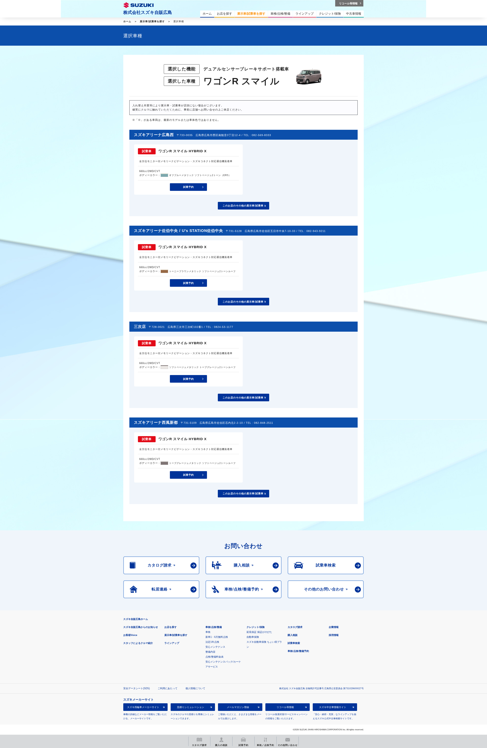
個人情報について (195, 688)
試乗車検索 (294, 643)
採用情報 (334, 635)
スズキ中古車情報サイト (332, 707)
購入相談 (293, 635)
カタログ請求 (295, 627)
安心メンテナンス (215, 646)
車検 (207, 632)
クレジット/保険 (256, 627)
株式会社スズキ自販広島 (147, 12)
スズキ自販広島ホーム (135, 619)
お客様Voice (130, 635)
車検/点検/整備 (213, 627)
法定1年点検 (212, 641)
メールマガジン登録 (238, 707)
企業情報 (334, 627)
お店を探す (170, 627)
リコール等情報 (285, 707)
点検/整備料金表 (214, 656)
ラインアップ (171, 643)
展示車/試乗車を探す (152, 21)
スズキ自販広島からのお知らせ (140, 627)
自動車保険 (253, 637)
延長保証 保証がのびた (259, 632)
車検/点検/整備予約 (298, 651)
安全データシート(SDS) (136, 688)
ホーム (127, 21)
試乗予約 (188, 187)
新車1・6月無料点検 (216, 637)
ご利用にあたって (167, 688)
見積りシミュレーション (190, 707)
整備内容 (210, 651)
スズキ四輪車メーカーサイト (143, 707)
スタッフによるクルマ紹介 (138, 643)
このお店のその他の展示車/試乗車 (243, 205)
